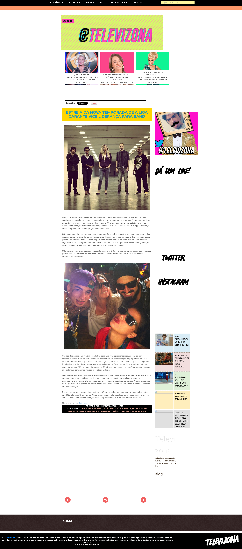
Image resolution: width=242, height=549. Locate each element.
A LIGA (82, 409)
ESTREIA (127, 409)
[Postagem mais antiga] (143, 501)
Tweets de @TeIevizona (164, 265)
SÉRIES (90, 2)
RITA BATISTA (104, 411)
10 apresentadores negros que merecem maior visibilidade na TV (181, 380)
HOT (102, 2)
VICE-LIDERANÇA (138, 411)
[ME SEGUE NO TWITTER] (176, 155)
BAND (99, 409)
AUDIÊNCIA (56, 2)
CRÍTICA (119, 409)
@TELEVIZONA (161, 289)
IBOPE (135, 409)
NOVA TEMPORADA (88, 411)
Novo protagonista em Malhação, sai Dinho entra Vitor (182, 340)
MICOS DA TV (119, 2)
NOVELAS (74, 2)
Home (157, 490)
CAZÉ (105, 409)
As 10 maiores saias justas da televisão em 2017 (181, 396)
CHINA (112, 409)
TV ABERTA (124, 411)
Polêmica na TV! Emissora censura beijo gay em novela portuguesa (182, 361)
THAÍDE (114, 411)
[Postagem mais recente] (68, 501)
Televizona (165, 444)
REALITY (138, 2)
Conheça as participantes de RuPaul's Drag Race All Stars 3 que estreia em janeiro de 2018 (181, 419)
